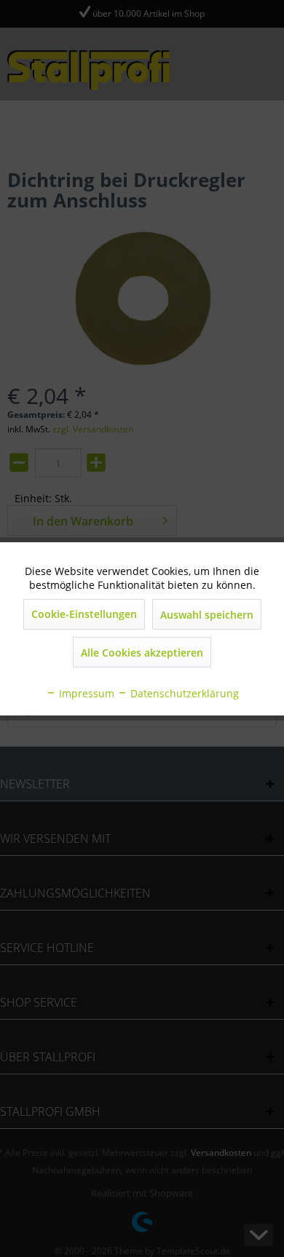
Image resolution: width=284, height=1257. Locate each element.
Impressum (85, 693)
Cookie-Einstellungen (84, 614)
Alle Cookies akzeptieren (142, 652)
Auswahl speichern (206, 615)
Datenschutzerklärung (183, 693)
